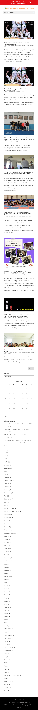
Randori (6, 616)
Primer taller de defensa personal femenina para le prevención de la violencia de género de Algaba (19, 139)
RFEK (5, 623)
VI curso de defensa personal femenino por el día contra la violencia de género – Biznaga (18, 173)
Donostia (6, 521)
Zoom (26, 317)
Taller (5, 666)
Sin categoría (7, 650)
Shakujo (6, 641)
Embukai (6, 527)
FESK (5, 539)
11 (26, 206)
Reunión (6, 620)
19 (31, 342)
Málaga (5, 46)
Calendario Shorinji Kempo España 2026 (15, 435)
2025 (5, 456)
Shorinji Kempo (8, 647)
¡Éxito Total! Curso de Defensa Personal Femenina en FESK (16, 43)
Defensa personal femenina (28, 45)
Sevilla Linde (7, 638)
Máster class (7, 576)
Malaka (6, 573)
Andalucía (6, 465)
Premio (6, 610)
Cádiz (5, 474)
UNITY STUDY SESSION (11, 675)
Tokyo (5, 672)
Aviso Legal (28, 702)
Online (18, 317)
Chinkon (6, 490)
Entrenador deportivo (10, 533)
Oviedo (6, 604)
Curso (16, 353)
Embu (5, 524)
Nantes (6, 589)
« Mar (5, 416)
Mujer (5, 582)
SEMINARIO (7, 629)
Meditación (7, 579)
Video (5, 678)
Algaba (5, 142)
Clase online (7, 493)
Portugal (6, 607)
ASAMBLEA (7, 468)
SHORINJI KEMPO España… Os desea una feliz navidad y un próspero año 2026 (18, 441)
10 (17, 342)
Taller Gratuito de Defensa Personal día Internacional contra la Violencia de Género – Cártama (18, 213)
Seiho (5, 626)
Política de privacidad (18, 702)
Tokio (5, 669)
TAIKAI (6, 663)
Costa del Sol (11, 216)
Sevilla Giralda (8, 635)
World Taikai (7, 681)
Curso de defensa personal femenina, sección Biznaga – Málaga (18, 90)
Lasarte (6, 564)
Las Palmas (7, 561)
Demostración (8, 514)
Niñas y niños (8, 595)
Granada (6, 552)
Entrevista (6, 536)
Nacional (6, 586)
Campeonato (7, 480)
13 (22, 342)
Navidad (6, 592)
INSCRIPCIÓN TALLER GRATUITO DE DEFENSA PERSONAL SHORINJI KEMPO (17, 272)
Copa (5, 496)
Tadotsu (6, 660)
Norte (5, 598)
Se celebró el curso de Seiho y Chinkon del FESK (18, 424)
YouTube (6, 688)
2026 (5, 459)
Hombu (6, 555)
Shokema (22, 317)
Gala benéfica (7, 542)
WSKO (6, 684)
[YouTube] (23, 700)
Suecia (5, 654)
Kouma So (7, 558)
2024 (5, 453)
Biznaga (11, 45)
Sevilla (5, 632)
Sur (5, 657)
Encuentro (7, 530)
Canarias (6, 483)
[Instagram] (20, 699)
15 (25, 342)
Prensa (6, 613)
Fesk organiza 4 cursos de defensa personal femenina (18, 351)
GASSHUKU (7, 545)
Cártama (6, 487)
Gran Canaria (7, 548)
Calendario (7, 477)
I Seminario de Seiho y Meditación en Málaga (17, 429)
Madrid (6, 567)
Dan (5, 505)
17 (28, 342)
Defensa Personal (17, 45)
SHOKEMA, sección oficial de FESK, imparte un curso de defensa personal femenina (19, 315)
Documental (7, 517)
